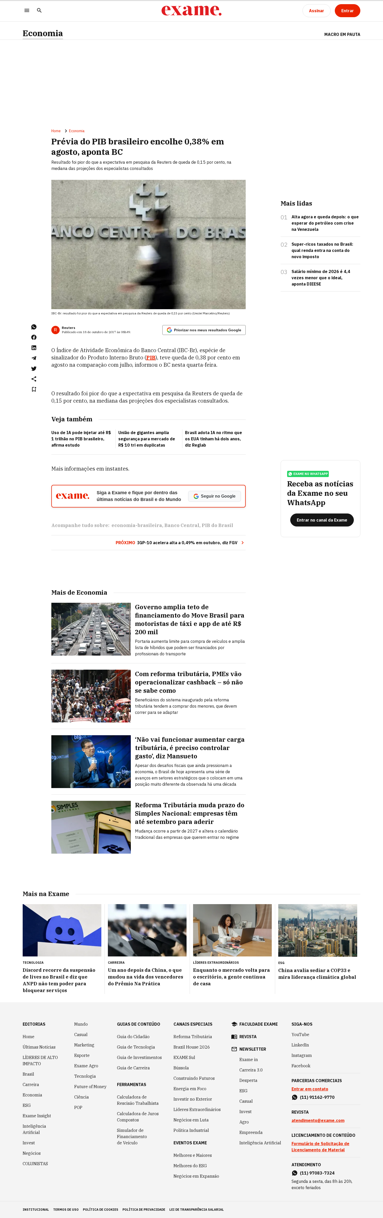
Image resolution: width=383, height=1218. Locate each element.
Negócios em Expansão (196, 1176)
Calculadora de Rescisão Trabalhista (138, 1100)
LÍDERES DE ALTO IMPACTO (40, 1060)
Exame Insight (37, 1115)
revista (248, 1036)
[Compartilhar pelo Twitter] (34, 368)
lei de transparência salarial (196, 1209)
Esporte (82, 1055)
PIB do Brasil (217, 525)
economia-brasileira (137, 525)
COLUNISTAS (35, 1163)
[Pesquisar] (39, 10)
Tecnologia (85, 1076)
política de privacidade (143, 1209)
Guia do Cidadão (133, 1036)
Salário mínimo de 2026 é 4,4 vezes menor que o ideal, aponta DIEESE (321, 278)
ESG (27, 1105)
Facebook (301, 1065)
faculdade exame (258, 1024)
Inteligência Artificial (34, 1129)
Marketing (84, 1045)
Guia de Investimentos (139, 1057)
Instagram (302, 1055)
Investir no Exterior (193, 1099)
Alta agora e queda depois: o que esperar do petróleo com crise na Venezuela (325, 223)
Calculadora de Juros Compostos (138, 1116)
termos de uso (66, 1209)
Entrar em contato (310, 1089)
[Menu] (27, 10)
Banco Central (181, 525)
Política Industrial (191, 1130)
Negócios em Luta (191, 1119)
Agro (244, 1122)
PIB (151, 357)
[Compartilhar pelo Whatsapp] (34, 327)
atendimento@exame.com (318, 1120)
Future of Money (90, 1086)
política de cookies (100, 1209)
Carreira (31, 1084)
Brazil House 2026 (192, 1047)
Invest (29, 1142)
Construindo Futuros (194, 1078)
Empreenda (251, 1132)
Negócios (32, 1153)
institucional (36, 1209)
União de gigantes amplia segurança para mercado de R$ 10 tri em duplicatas (146, 439)
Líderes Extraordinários (197, 1109)
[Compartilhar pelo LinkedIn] (34, 348)
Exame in (248, 1059)
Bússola (181, 1067)
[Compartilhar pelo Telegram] (34, 358)
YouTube (300, 1034)
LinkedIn (300, 1045)
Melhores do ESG (190, 1165)
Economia (43, 33)
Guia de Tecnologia (136, 1047)
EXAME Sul (184, 1057)
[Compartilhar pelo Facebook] (34, 337)
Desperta (248, 1080)
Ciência (81, 1097)
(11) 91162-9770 (317, 1097)
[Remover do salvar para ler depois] (34, 389)
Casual (81, 1034)
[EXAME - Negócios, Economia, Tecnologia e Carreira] (191, 10)
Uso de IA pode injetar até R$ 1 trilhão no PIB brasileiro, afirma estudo (81, 439)
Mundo (81, 1024)
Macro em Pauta (342, 34)
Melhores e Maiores (193, 1155)
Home (56, 131)
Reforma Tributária (193, 1036)
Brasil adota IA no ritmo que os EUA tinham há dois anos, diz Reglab (213, 439)
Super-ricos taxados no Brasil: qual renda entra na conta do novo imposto (322, 250)
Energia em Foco (190, 1088)
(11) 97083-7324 (317, 1173)
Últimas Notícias (39, 1047)
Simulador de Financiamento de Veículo (132, 1136)
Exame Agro (86, 1065)
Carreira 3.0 (251, 1070)
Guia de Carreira (133, 1067)
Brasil (28, 1074)
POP (78, 1107)
